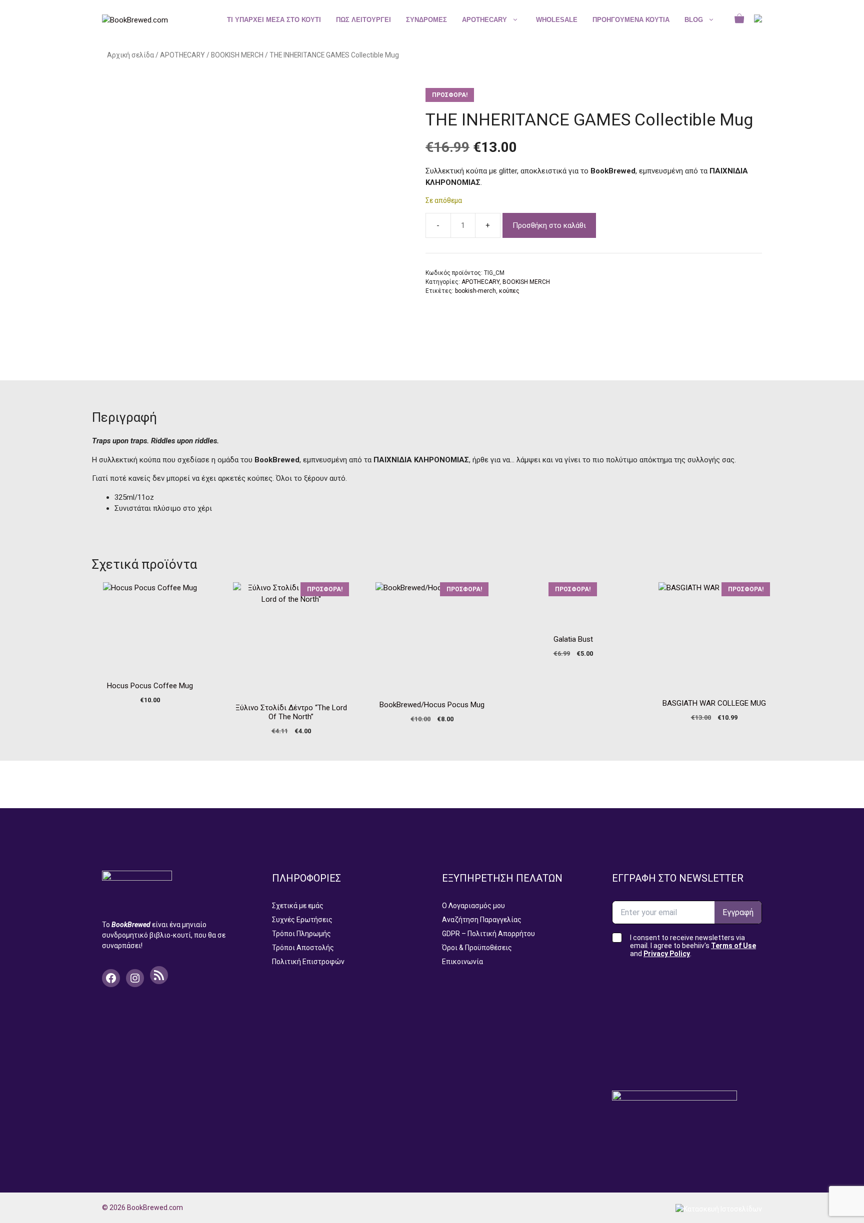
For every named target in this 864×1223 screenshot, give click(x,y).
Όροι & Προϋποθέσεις (477, 948)
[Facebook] (111, 978)
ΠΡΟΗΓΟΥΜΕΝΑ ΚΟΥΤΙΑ (631, 19)
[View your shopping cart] (739, 19)
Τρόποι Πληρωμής (301, 934)
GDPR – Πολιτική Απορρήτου (488, 934)
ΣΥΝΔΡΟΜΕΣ (426, 19)
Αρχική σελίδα (130, 55)
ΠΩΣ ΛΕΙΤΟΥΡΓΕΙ (363, 19)
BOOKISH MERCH (237, 55)
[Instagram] (135, 978)
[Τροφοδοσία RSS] (159, 975)
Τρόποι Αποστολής (303, 948)
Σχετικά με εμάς (298, 906)
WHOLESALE (557, 19)
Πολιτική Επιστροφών (308, 962)
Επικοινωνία (462, 962)
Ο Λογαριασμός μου (473, 906)
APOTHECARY (484, 19)
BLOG (693, 19)
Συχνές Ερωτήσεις (302, 920)
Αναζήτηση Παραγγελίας (482, 920)
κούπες (509, 290)
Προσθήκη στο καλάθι (549, 225)
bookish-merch (475, 290)
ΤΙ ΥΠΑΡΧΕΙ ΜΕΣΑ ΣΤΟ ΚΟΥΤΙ (274, 19)
